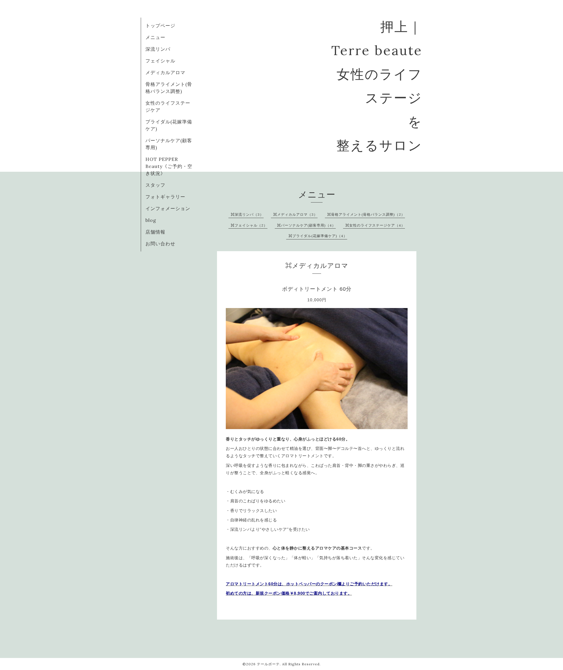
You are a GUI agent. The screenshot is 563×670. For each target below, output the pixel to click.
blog (150, 220)
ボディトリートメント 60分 (317, 289)
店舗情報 (155, 232)
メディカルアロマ (165, 72)
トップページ (160, 25)
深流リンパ (157, 49)
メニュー (155, 37)
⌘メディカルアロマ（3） (295, 214)
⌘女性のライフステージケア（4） (375, 225)
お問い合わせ (160, 243)
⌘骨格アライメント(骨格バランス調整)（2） (366, 214)
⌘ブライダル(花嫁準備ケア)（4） (318, 236)
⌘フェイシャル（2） (249, 225)
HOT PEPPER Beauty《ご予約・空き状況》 (168, 166)
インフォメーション (167, 208)
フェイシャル (160, 61)
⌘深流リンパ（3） (247, 214)
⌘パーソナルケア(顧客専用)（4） (306, 225)
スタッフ (155, 185)
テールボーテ (268, 664)
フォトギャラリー (165, 197)
